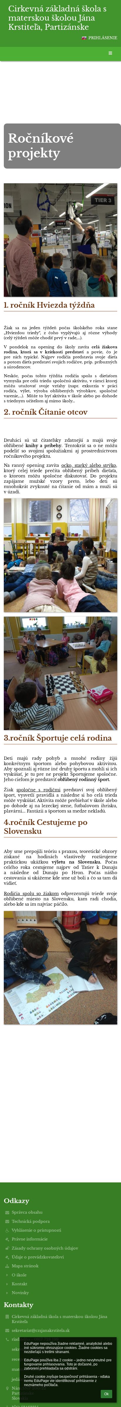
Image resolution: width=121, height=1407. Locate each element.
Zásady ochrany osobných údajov (45, 1248)
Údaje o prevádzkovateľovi (38, 1257)
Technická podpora (31, 1221)
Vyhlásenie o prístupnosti (36, 1230)
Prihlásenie (102, 37)
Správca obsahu (27, 1212)
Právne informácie (30, 1239)
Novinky (20, 1292)
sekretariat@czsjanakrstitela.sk (41, 1330)
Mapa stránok (25, 1265)
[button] (84, 38)
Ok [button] (106, 1394)
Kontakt (19, 1283)
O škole (19, 1275)
